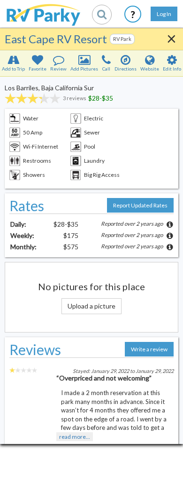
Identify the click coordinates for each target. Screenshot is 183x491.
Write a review (149, 349)
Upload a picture (91, 306)
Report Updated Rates (140, 205)
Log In (164, 13)
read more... (74, 436)
